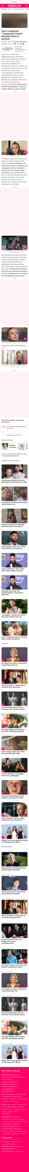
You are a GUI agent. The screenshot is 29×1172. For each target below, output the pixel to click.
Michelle (16, 61)
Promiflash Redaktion (20, 41)
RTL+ (3, 348)
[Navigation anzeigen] (2, 5)
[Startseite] (14, 6)
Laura (22, 68)
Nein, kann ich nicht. (14, 435)
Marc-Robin (6, 61)
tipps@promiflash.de (11, 456)
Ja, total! (10, 428)
